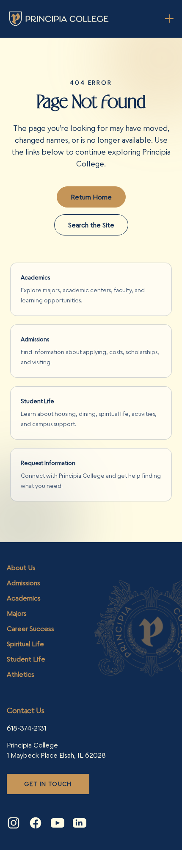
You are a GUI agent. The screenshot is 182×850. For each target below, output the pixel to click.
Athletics (20, 674)
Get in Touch (48, 783)
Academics (24, 598)
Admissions (23, 583)
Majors (17, 613)
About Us (21, 567)
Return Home (91, 197)
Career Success (30, 628)
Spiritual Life (25, 644)
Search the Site (91, 225)
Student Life (26, 659)
